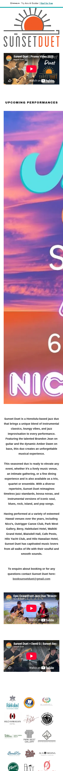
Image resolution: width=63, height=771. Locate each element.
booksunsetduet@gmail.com (31, 578)
